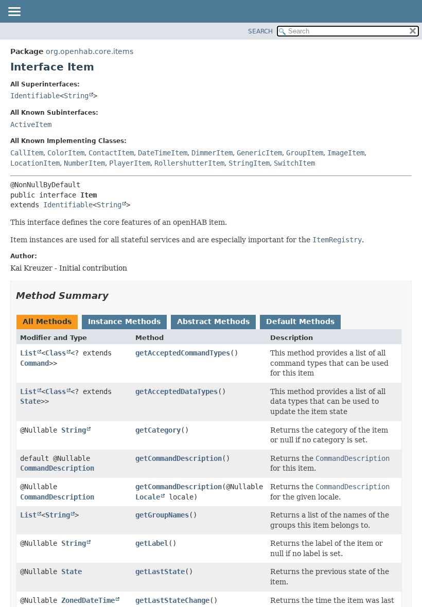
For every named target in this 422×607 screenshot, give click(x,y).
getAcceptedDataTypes (176, 391)
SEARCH (260, 31)
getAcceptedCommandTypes (182, 353)
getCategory (158, 430)
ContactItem (111, 153)
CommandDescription (57, 468)
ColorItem (65, 153)
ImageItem (345, 153)
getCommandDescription (178, 458)
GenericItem (259, 153)
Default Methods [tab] (300, 321)
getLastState (160, 571)
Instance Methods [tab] (124, 321)
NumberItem (84, 163)
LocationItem (35, 163)
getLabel (151, 543)
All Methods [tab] (47, 321)
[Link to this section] (116, 295)
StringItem (249, 163)
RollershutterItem (189, 163)
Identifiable (35, 96)
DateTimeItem (162, 153)
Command (34, 363)
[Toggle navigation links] (14, 12)
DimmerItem (212, 153)
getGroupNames (162, 515)
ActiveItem (30, 124)
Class (55, 353)
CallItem (26, 153)
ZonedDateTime (88, 600)
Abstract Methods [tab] (213, 321)
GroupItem (304, 153)
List (28, 353)
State (30, 401)
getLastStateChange (172, 600)
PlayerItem (129, 163)
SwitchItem (294, 163)
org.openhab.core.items (89, 51)
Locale (147, 497)
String (76, 96)
